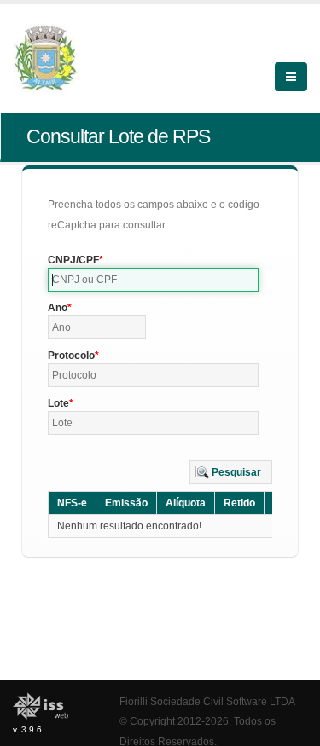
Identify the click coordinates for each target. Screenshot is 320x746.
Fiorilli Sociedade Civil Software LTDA (207, 701)
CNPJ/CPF (73, 260)
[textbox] (153, 280)
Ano (57, 308)
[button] (230, 472)
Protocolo (71, 355)
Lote (58, 403)
